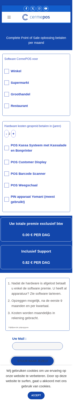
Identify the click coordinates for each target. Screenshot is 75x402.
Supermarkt (20, 82)
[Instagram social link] (39, 8)
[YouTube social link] (46, 8)
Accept (36, 395)
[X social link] (32, 8)
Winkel (16, 71)
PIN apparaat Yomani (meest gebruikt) (33, 199)
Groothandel (20, 94)
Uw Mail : (19, 338)
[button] (32, 361)
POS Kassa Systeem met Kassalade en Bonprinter (38, 147)
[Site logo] (36, 17)
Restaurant (19, 106)
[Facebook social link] (26, 8)
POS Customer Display (28, 162)
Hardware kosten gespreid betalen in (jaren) (32, 126)
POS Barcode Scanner (28, 173)
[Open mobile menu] (9, 17)
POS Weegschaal (24, 185)
